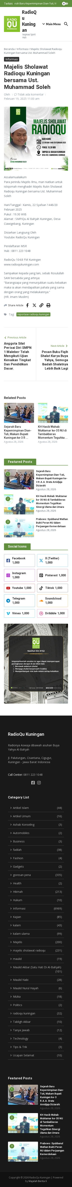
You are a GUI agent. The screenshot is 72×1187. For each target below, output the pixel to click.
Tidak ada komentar (31, 94)
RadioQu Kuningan (29, 21)
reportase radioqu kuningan (33, 314)
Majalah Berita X (38, 1181)
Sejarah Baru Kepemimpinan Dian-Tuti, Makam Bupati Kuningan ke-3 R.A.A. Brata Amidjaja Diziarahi (51, 478)
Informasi (22, 49)
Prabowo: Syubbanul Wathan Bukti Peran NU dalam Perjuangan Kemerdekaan (52, 523)
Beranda (9, 49)
